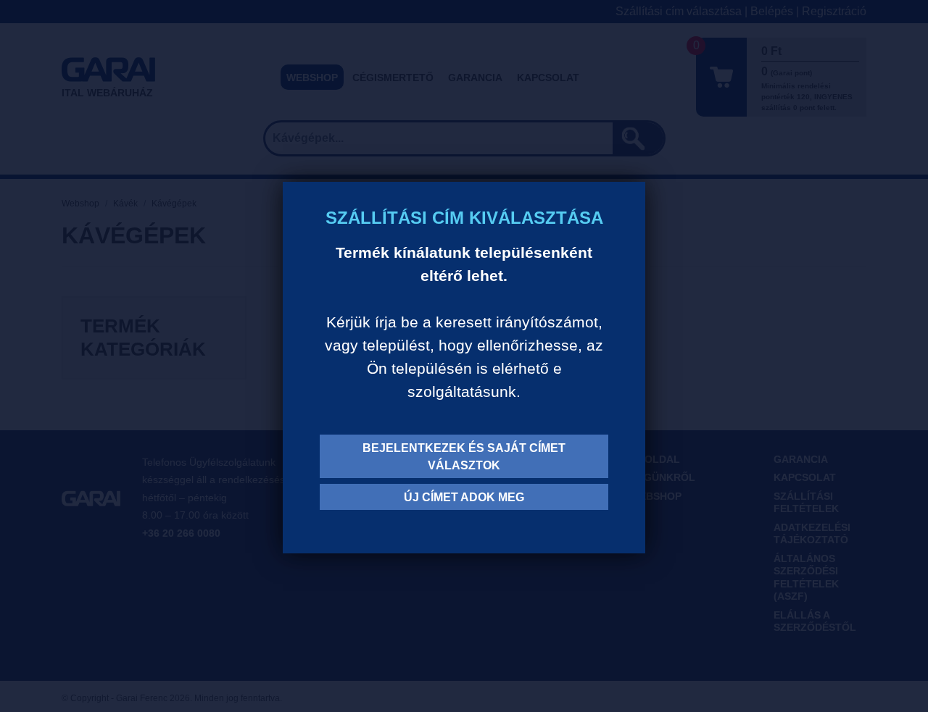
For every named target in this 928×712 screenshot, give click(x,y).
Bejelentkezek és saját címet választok (464, 457)
